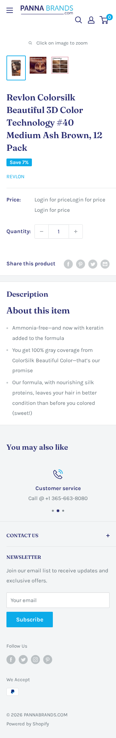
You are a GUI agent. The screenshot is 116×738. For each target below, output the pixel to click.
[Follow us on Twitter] (23, 659)
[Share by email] (105, 264)
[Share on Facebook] (68, 264)
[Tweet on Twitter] (92, 264)
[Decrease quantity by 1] (41, 231)
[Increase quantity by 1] (75, 231)
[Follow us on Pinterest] (47, 659)
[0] (104, 20)
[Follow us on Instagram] (35, 659)
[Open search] (78, 20)
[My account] (91, 20)
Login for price (52, 199)
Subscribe (29, 619)
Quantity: (18, 231)
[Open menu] (9, 10)
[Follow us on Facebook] (10, 659)
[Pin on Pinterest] (80, 264)
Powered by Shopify (27, 724)
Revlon (15, 176)
